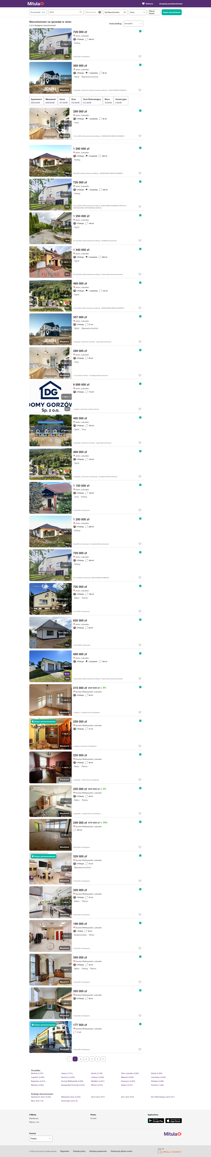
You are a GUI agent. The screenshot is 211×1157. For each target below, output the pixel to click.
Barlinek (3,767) (37, 1073)
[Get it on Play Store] (156, 1121)
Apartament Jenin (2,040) (41, 1097)
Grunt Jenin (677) (98, 1097)
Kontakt (93, 1118)
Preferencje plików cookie (121, 1151)
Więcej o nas (34, 1122)
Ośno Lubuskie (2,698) (130, 1073)
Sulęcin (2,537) (127, 1085)
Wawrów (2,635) (127, 1077)
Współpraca (33, 1118)
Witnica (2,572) (97, 1085)
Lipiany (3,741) (67, 1073)
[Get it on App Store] (173, 1121)
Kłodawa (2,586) (157, 1081)
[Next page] (103, 1059)
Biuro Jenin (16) (37, 1100)
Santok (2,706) (97, 1073)
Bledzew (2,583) (37, 1085)
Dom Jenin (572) (127, 1097)
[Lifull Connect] (170, 1152)
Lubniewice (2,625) (158, 1077)
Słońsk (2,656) (156, 1073)
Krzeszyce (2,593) (128, 1081)
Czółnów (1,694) (157, 1085)
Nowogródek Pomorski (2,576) (73, 1085)
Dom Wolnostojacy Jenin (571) (163, 1097)
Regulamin (64, 1151)
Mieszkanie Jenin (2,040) (71, 1097)
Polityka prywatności (98, 1151)
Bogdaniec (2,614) (38, 1081)
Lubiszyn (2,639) (97, 1077)
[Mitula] (35, 3)
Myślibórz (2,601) (98, 1081)
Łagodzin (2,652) (37, 1077)
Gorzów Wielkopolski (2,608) (72, 1081)
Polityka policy (79, 1151)
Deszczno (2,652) (68, 1077)
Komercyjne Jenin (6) (69, 1100)
